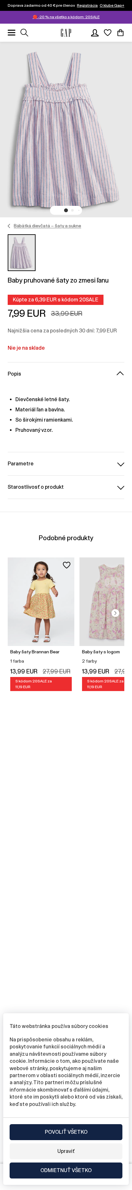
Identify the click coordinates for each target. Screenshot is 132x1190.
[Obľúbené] (107, 32)
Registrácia (87, 5)
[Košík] (120, 32)
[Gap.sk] (66, 33)
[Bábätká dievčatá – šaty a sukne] (9, 226)
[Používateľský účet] (95, 32)
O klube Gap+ (112, 5)
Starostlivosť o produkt (36, 487)
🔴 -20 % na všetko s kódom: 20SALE (66, 17)
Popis (14, 374)
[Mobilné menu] (11, 32)
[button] (66, 210)
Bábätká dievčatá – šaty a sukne (47, 225)
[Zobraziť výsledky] (24, 32)
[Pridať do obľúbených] (67, 565)
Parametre (21, 464)
